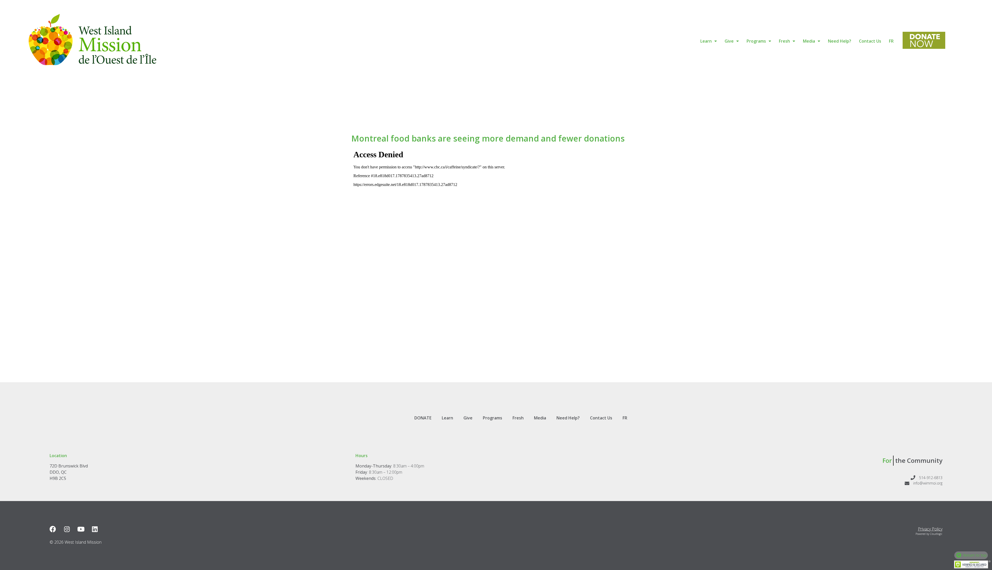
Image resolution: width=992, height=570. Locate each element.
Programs (756, 41)
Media (809, 41)
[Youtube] (81, 529)
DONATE (422, 418)
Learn (706, 41)
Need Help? (839, 41)
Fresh (784, 41)
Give (729, 41)
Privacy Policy (930, 529)
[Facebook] (53, 529)
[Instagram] (67, 529)
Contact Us (870, 41)
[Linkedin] (94, 529)
